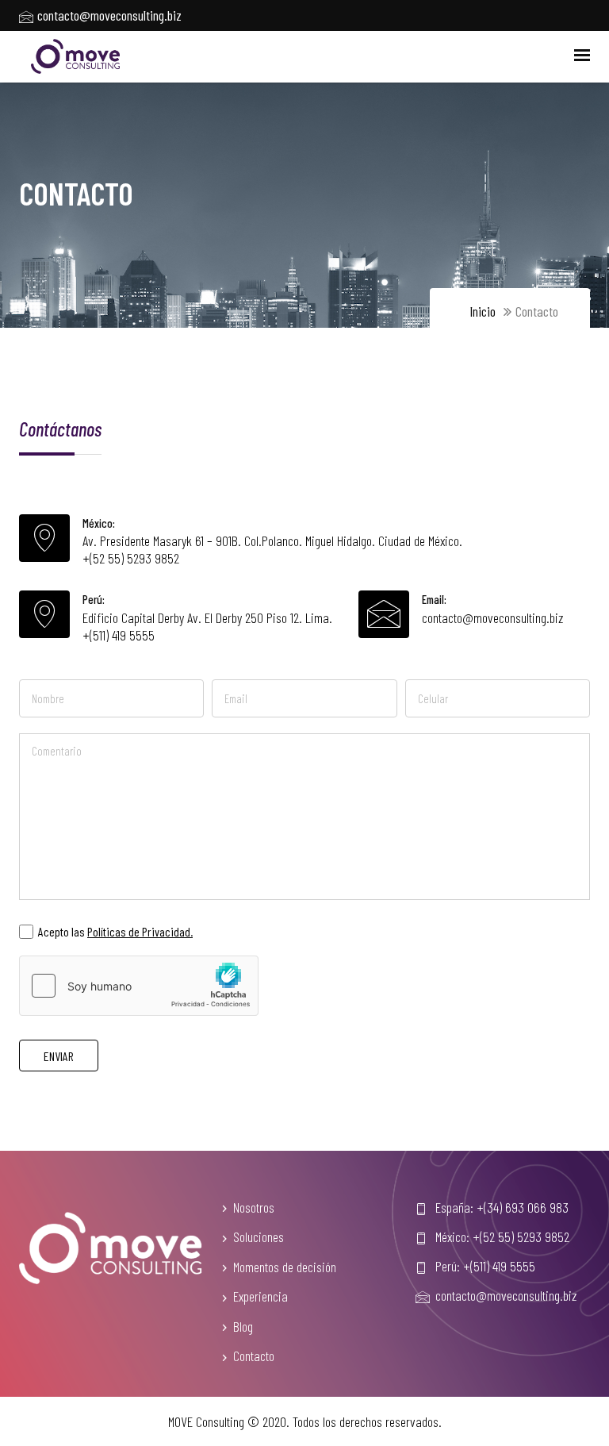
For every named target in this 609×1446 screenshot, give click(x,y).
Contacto (253, 1355)
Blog (243, 1326)
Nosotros (253, 1207)
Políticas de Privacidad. (140, 931)
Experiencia (260, 1296)
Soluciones (258, 1236)
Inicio (482, 311)
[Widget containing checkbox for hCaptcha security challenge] (139, 986)
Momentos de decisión (284, 1266)
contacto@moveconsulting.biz (492, 617)
